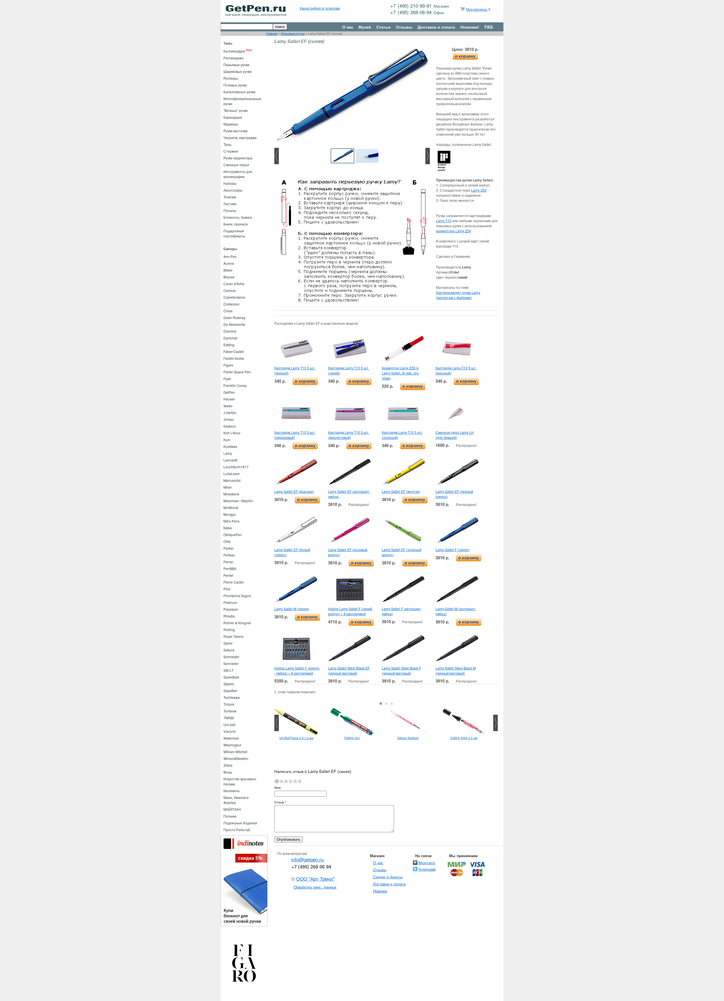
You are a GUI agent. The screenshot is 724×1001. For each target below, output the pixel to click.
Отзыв (280, 802)
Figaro (228, 365)
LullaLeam (231, 473)
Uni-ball (229, 724)
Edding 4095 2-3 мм (464, 738)
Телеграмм (427, 869)
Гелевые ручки (235, 85)
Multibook (230, 507)
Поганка (229, 816)
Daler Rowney (234, 317)
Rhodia (229, 616)
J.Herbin (229, 412)
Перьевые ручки (293, 33)
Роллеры (230, 78)
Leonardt (230, 460)
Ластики (229, 203)
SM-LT (228, 670)
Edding (228, 344)
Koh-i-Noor (231, 432)
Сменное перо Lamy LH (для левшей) (455, 435)
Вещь (227, 772)
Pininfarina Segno (237, 595)
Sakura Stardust (408, 738)
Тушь (227, 144)
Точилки (229, 196)
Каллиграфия (234, 51)
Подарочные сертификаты (234, 233)
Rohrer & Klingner (237, 622)
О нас (347, 27)
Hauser (229, 398)
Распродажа (233, 57)
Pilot (226, 588)
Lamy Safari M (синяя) (291, 608)
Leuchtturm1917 (236, 466)
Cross (227, 310)
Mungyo (229, 514)
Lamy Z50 (478, 190)
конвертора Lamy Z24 (453, 230)
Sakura (228, 649)
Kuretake (230, 446)
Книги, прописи (235, 224)
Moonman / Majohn (238, 500)
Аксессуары (232, 190)
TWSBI (228, 717)
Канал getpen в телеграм (320, 8)
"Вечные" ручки (235, 110)
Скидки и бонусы (388, 876)
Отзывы (404, 27)
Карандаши (232, 117)
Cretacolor (231, 304)
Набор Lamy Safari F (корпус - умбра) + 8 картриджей (297, 670)
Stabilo (228, 683)
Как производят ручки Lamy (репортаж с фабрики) (458, 295)
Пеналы (229, 210)
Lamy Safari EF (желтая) (401, 491)
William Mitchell (235, 751)
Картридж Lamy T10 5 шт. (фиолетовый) (348, 435)
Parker (228, 548)
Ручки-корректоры (238, 157)
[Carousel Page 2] (386, 703)
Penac (228, 561)
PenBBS (229, 568)
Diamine (229, 331)
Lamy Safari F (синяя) (452, 549)
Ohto (227, 541)
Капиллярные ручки (239, 91)
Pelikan (229, 554)
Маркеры (230, 124)
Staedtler (230, 690)
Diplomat (230, 337)
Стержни (230, 151)
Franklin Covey (235, 385)
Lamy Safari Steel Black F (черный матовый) (401, 670)
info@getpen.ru (307, 859)
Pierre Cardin (233, 582)
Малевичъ (231, 790)
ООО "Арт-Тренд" (315, 878)
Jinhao (228, 419)
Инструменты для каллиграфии (237, 174)
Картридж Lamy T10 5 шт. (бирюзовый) (294, 435)
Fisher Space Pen (237, 371)
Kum (226, 439)
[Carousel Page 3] (391, 703)
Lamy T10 (443, 220)
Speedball (231, 677)
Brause (228, 276)
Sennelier (230, 663)
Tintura (228, 704)
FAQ (488, 27)
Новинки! (469, 27)
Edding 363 (352, 738)
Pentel (228, 575)
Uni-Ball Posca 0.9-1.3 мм (296, 738)
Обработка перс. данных (315, 887)
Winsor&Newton (235, 758)
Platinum (230, 602)
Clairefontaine (234, 297)
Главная (271, 33)
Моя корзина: (477, 9)
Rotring (229, 629)
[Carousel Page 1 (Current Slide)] (381, 703)
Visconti (229, 731)
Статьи (383, 27)
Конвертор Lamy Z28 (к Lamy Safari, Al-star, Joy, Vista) (400, 372)
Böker (227, 270)
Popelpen (230, 609)
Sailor (227, 643)
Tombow (229, 710)
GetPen (229, 392)
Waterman (231, 738)
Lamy (227, 453)
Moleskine (231, 493)
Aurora (228, 263)
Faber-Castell (233, 351)
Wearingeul (232, 744)
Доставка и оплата (436, 27)
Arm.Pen (230, 256)
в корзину (465, 56)
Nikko (227, 527)
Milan (227, 487)
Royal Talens (233, 636)
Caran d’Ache (233, 283)
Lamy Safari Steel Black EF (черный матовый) (349, 670)
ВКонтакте (426, 862)
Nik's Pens (231, 521)
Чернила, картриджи (240, 137)
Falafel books (233, 358)
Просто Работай (236, 829)
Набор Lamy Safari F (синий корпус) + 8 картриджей (350, 611)
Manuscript (231, 480)
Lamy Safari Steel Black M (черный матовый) (456, 670)
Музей (365, 27)
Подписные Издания (240, 822)
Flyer (227, 378)
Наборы (229, 183)
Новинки (380, 891)
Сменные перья (236, 164)
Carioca (229, 290)
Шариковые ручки (237, 71)
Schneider (231, 656)
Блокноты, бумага (237, 217)
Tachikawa (231, 697)
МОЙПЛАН (232, 809)
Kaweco (229, 426)
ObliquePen (232, 534)
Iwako (227, 405)
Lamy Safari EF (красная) (294, 491)
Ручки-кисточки (235, 130)
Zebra (227, 765)
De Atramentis (234, 324)
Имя (277, 787)
